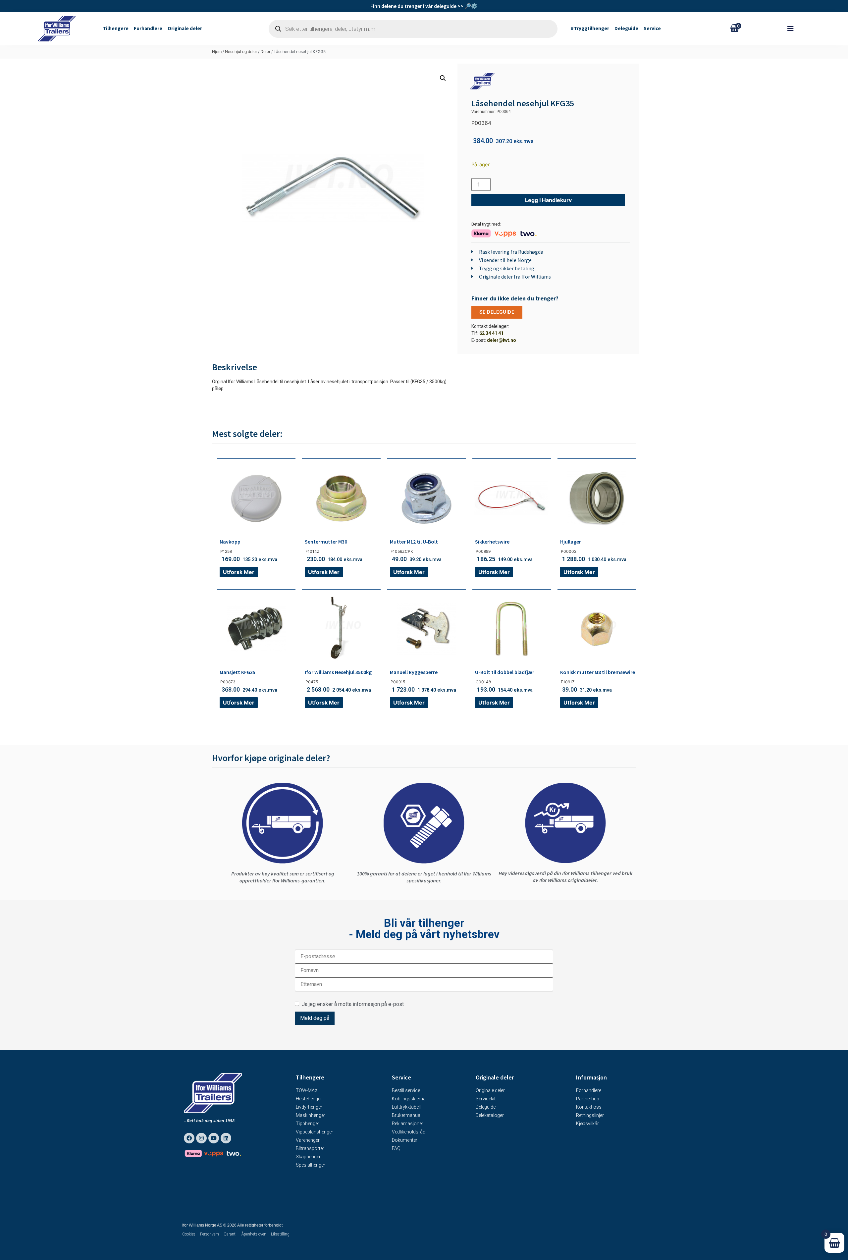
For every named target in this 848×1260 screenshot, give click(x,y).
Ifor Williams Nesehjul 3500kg (338, 672)
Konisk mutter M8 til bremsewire (597, 672)
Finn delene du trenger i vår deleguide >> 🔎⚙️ (424, 6)
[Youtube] (213, 1138)
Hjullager (570, 541)
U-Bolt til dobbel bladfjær (504, 672)
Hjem (217, 51)
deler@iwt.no (501, 340)
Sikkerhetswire (492, 541)
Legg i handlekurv (548, 200)
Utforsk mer (238, 572)
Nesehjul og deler (241, 51)
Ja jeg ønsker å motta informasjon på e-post (351, 1004)
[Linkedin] (226, 1138)
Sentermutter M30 (326, 541)
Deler (265, 51)
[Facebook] (189, 1138)
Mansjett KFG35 (237, 672)
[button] (793, 28)
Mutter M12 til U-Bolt (414, 541)
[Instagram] (201, 1138)
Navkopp (230, 541)
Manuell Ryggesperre (414, 672)
